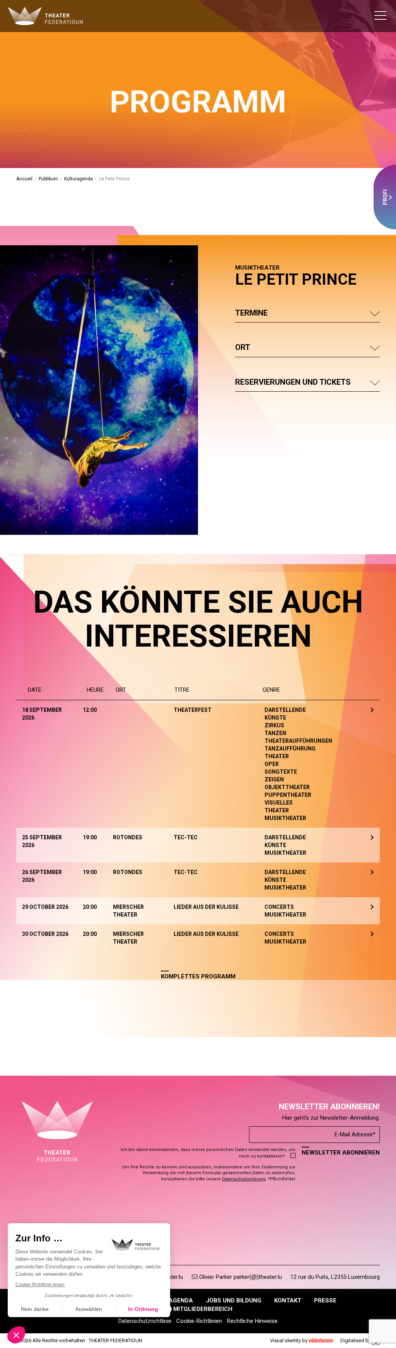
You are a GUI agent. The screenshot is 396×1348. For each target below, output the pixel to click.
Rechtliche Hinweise (252, 1320)
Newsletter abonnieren (341, 1152)
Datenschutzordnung (244, 1179)
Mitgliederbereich (202, 1309)
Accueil (24, 179)
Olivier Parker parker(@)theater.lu (240, 1276)
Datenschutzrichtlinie (144, 1320)
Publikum (48, 179)
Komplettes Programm (198, 976)
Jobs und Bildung (233, 1300)
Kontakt (287, 1300)
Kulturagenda (78, 179)
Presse (325, 1300)
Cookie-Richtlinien (199, 1320)
